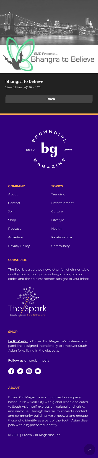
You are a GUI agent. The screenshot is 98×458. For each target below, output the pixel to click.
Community (60, 246)
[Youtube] (38, 371)
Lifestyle (57, 220)
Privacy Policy (19, 246)
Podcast (14, 228)
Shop (12, 220)
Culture (57, 211)
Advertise (15, 237)
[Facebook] (11, 371)
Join (11, 211)
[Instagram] (29, 371)
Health (56, 228)
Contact (14, 203)
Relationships (61, 237)
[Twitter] (20, 371)
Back (50, 99)
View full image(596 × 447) (23, 87)
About (13, 194)
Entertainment (62, 203)
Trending (58, 194)
